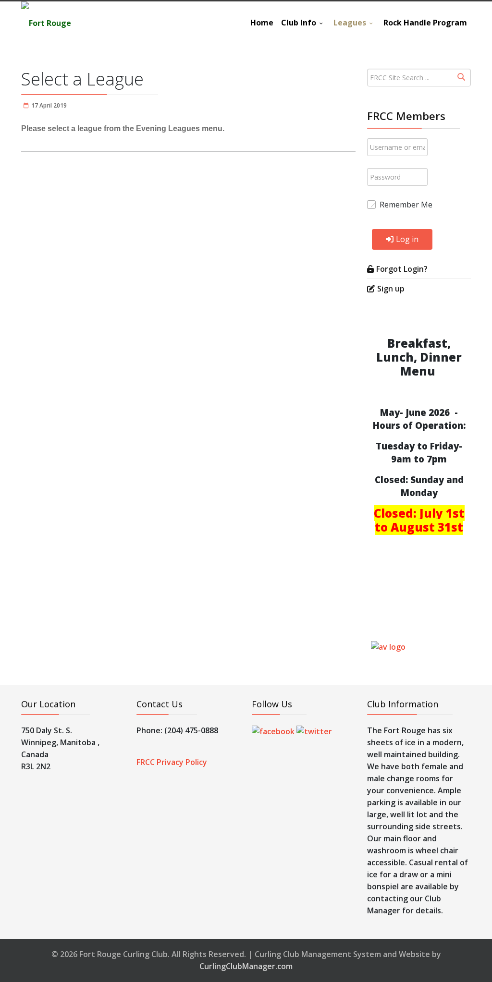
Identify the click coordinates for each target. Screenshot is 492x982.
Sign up (391, 288)
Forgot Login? (402, 269)
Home (261, 22)
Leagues (349, 22)
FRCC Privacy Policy (171, 762)
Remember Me (406, 204)
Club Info (298, 22)
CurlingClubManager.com (246, 966)
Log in (407, 239)
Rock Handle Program (425, 22)
